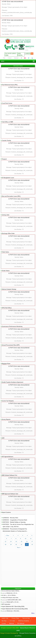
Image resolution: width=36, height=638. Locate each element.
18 (5, 544)
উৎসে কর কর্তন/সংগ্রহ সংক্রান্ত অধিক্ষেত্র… (11, 591)
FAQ (4, 58)
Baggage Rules (6, 363)
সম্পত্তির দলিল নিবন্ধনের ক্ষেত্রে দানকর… (10, 597)
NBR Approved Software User (10, 493)
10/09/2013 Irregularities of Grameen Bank (15, 520)
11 (30, 538)
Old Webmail (20, 623)
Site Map (4, 620)
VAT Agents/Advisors (7, 456)
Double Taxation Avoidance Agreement (12, 382)
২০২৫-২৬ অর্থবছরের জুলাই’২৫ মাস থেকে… (11, 602)
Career (27, 53)
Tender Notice (6, 270)
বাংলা (32, 53)
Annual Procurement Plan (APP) (11, 345)
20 (16, 544)
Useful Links (5, 618)
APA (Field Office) (7, 308)
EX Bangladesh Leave (8, 177)
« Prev (7, 535)
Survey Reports (6, 419)
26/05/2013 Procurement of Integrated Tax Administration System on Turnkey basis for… (15, 530)
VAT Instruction (6, 604)
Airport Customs (6, 512)
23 (32, 544)
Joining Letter (5, 215)
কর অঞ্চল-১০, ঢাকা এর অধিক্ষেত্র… (9, 595)
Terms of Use (26, 618)
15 (21, 541)
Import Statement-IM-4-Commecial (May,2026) (15, 608)
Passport (4, 159)
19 (11, 544)
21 (21, 544)
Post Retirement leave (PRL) (10, 84)
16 (27, 541)
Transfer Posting (6, 140)
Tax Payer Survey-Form (11, 54)
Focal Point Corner (7, 103)
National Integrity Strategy (9, 289)
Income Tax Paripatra (8, 401)
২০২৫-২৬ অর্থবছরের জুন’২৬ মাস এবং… (10, 593)
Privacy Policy (15, 618)
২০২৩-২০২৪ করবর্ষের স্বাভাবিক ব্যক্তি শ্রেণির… (12, 600)
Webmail (16, 58)
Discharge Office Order (8, 233)
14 (16, 541)
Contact (9, 58)
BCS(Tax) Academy (23, 620)
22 (27, 544)
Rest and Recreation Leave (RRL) (11, 196)
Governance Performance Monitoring (12, 326)
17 (32, 541)
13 (11, 541)
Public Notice (5, 252)
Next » (19, 547)
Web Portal (20, 54)
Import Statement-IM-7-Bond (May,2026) (13, 606)
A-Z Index (12, 620)
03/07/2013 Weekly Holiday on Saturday (14, 522)
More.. (33, 613)
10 (25, 538)
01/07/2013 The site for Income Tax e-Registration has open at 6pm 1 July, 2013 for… (18, 525)
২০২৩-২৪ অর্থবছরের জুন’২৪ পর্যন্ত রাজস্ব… (11, 611)
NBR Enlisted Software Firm (9, 475)
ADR (3, 438)
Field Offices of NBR (7, 122)
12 (5, 541)
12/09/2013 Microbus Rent (10, 517)
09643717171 (29, 46)
